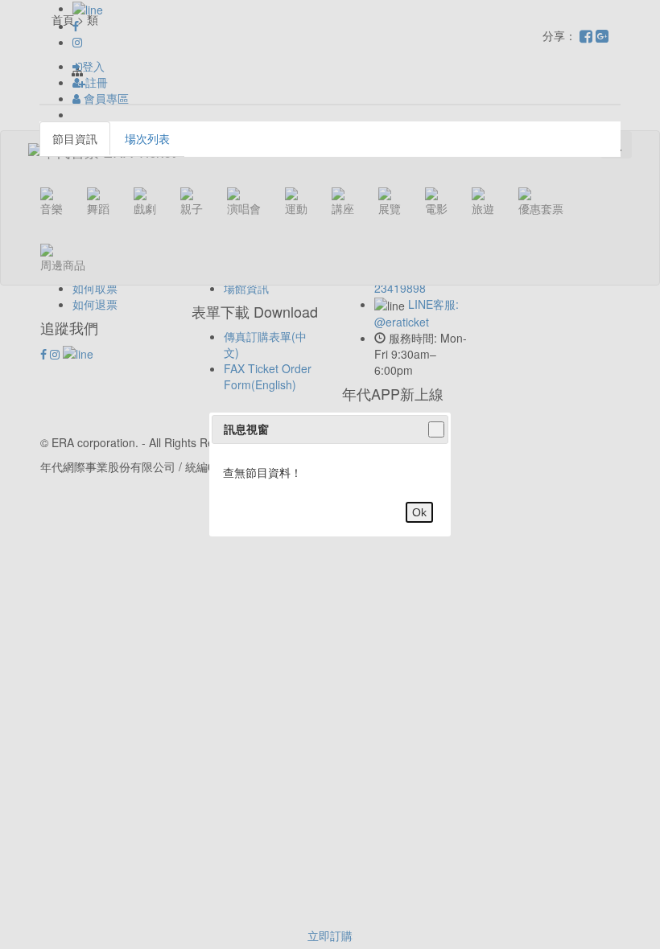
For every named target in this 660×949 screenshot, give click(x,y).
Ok (419, 512)
